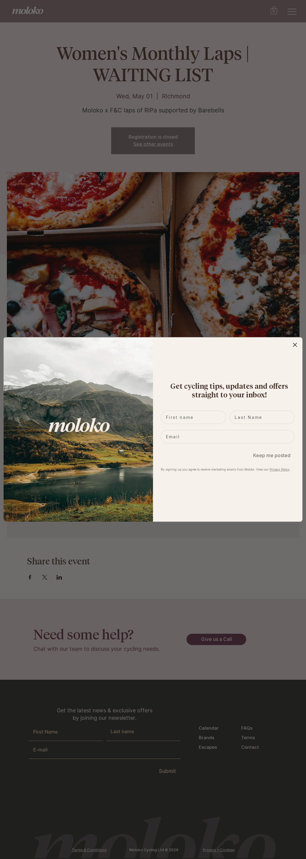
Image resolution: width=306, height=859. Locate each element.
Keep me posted (271, 455)
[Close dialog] (294, 344)
